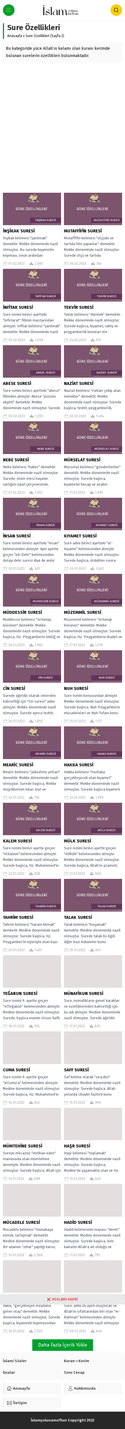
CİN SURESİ (14, 688)
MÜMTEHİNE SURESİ (22, 1146)
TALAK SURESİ (78, 917)
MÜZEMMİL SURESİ (82, 612)
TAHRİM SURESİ (18, 917)
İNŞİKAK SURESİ (19, 231)
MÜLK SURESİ (77, 841)
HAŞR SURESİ (77, 1146)
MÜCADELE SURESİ (21, 1222)
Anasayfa (14, 36)
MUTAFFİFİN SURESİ (83, 231)
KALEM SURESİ (17, 841)
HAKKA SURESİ (78, 764)
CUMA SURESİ (16, 1069)
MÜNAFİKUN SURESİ (83, 993)
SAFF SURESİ (76, 1069)
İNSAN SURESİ (17, 536)
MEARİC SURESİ (18, 764)
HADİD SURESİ (78, 1222)
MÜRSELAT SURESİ (82, 459)
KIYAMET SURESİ (80, 536)
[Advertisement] (62, 127)
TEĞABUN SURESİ (20, 993)
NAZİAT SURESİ (78, 383)
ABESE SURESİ (17, 383)
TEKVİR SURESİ (78, 307)
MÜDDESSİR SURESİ (22, 612)
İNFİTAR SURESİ (18, 307)
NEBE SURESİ (16, 459)
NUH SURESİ (76, 688)
